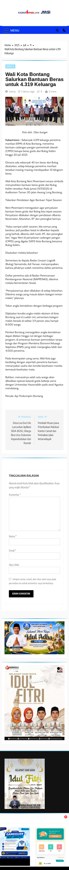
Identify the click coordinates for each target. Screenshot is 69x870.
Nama (13, 536)
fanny (12, 91)
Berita (10, 66)
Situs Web (14, 565)
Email (12, 550)
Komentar (15, 494)
